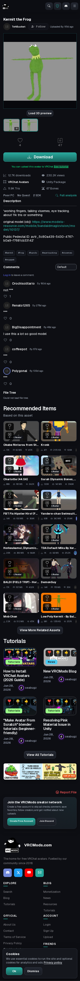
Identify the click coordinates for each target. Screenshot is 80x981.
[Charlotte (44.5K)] (21, 470)
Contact (8, 931)
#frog (21, 252)
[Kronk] (59, 436)
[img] (40, 771)
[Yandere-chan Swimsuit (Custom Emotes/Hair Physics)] (59, 505)
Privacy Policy (12, 943)
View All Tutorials (40, 755)
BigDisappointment (26, 327)
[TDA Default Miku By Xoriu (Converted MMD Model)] (59, 539)
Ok (14, 971)
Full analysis (68, 195)
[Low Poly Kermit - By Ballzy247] (59, 608)
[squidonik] (75, 553)
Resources (50, 904)
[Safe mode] (57, 6)
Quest (23, 195)
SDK (37, 195)
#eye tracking (49, 252)
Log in (7, 275)
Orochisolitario (23, 283)
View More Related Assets (40, 630)
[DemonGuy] (59, 573)
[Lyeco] (38, 621)
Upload (48, 937)
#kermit (9, 252)
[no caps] (38, 519)
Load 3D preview (40, 113)
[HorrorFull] (38, 587)
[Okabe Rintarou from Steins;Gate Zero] (21, 436)
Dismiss (33, 971)
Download (43, 156)
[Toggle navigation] (74, 6)
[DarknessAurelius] (75, 587)
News (47, 898)
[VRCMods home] (5, 6)
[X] (18, 873)
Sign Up (48, 931)
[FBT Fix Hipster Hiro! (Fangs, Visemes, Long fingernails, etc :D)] (21, 505)
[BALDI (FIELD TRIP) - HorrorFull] (21, 573)
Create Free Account (21, 821)
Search (7, 892)
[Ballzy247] (76, 621)
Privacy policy (53, 962)
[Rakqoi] (37, 450)
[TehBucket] (76, 450)
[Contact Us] (39, 873)
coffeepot (19, 349)
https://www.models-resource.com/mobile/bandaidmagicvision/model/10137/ (39, 226)
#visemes (67, 252)
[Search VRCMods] (49, 6)
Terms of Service (14, 937)
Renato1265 (21, 305)
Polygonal (19, 371)
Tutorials (9, 904)
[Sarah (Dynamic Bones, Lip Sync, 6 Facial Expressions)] (59, 470)
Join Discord (46, 821)
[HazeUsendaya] (76, 519)
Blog (6, 898)
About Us (9, 924)
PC (8, 195)
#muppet (9, 259)
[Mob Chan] (21, 608)
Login (47, 924)
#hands (33, 252)
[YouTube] (29, 873)
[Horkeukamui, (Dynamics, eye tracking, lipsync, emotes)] (21, 539)
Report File (68, 792)
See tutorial (61, 166)
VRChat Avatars (18, 182)
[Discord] (66, 6)
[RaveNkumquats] (38, 484)
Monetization (51, 892)
